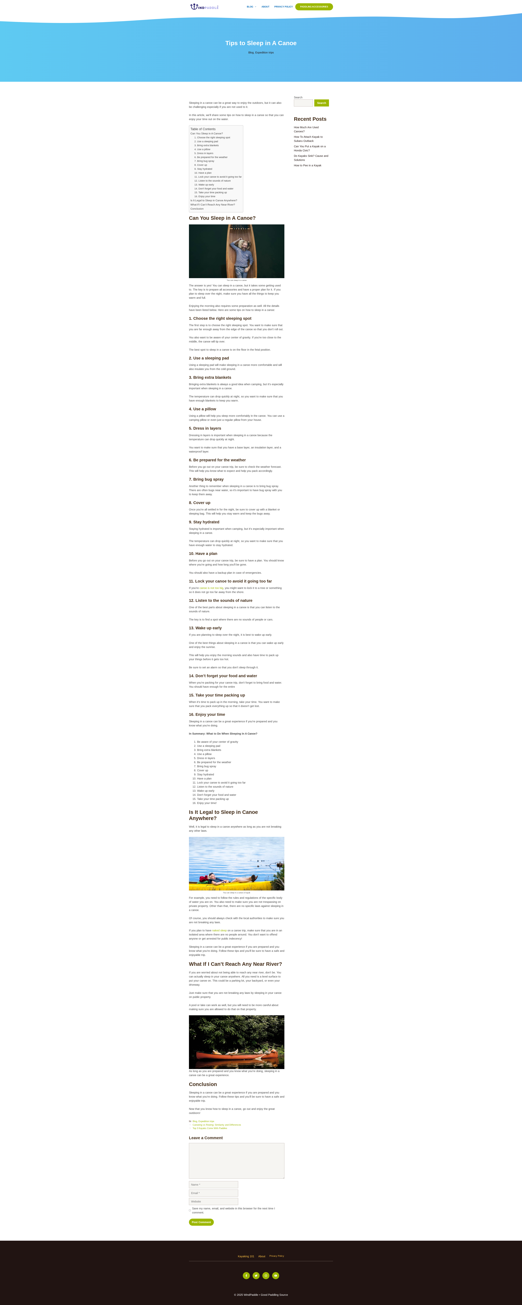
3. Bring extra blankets (206, 145)
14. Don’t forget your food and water (213, 188)
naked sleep (219, 930)
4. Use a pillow (202, 149)
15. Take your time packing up (210, 192)
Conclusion (197, 208)
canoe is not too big (211, 587)
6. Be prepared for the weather (211, 157)
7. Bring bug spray (204, 161)
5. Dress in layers (203, 153)
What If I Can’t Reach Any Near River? (212, 204)
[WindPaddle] (204, 6)
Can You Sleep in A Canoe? (206, 133)
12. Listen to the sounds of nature (212, 180)
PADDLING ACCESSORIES (314, 7)
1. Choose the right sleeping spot (212, 137)
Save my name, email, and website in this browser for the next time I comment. (233, 1210)
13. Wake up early (204, 184)
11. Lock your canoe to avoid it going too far (218, 176)
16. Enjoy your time (204, 196)
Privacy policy (276, 1256)
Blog (250, 7)
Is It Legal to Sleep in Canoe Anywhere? (213, 200)
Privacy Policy (283, 7)
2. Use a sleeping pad (206, 141)
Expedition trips (264, 52)
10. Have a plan (203, 173)
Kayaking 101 (246, 1256)
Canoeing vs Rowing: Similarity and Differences (217, 1125)
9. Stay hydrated (203, 169)
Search (298, 97)
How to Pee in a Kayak (307, 165)
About (265, 7)
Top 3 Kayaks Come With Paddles (210, 1128)
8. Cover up (200, 165)
